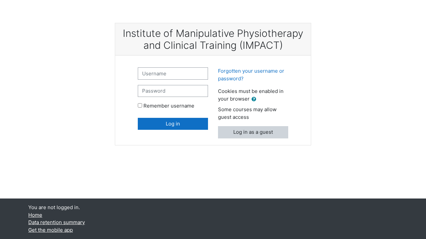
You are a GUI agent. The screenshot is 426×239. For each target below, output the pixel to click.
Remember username (168, 106)
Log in (173, 123)
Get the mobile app (50, 230)
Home (35, 215)
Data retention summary (56, 222)
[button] (255, 99)
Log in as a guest (253, 132)
